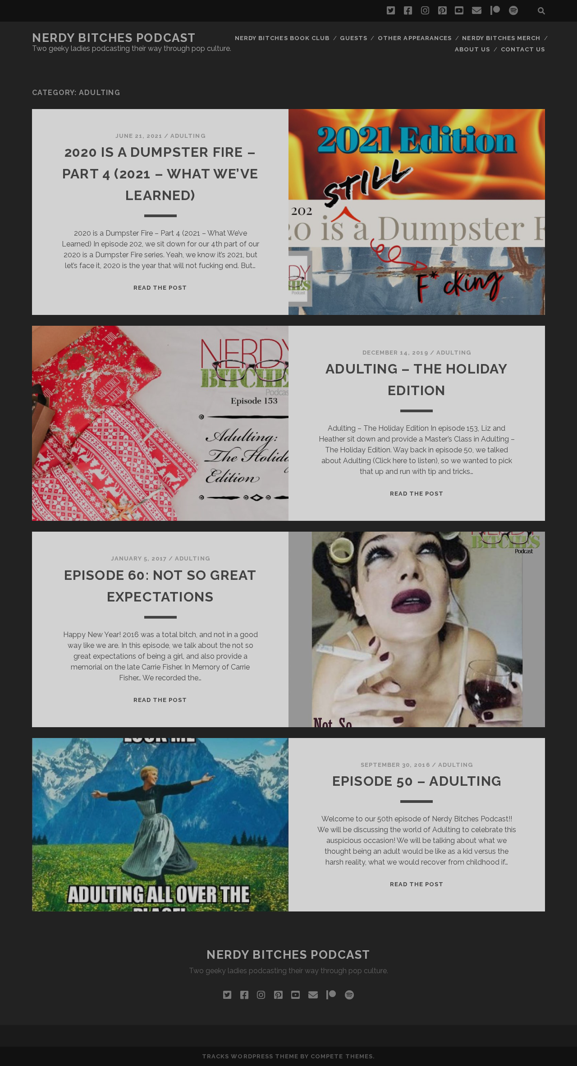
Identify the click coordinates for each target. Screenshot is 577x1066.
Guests (353, 38)
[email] (476, 11)
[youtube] (459, 11)
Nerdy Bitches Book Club (282, 38)
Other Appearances (415, 38)
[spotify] (513, 11)
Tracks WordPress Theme (250, 1056)
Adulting (187, 135)
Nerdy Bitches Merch (501, 38)
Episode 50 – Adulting (416, 781)
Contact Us (523, 49)
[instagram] (425, 11)
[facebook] (408, 11)
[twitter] (391, 11)
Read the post (160, 287)
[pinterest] (442, 11)
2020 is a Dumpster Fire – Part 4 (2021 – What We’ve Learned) (160, 173)
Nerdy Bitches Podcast (114, 38)
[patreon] (495, 11)
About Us (472, 49)
